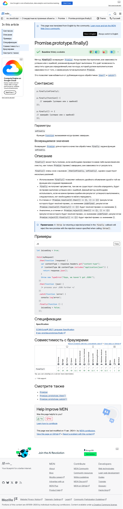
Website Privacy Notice (30, 503)
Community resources (82, 476)
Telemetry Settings (53, 503)
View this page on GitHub (47, 437)
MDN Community (80, 472)
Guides (100, 480)
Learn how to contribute (47, 427)
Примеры (7, 38)
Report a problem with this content (77, 437)
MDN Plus (53, 489)
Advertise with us (56, 485)
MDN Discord (78, 485)
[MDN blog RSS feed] (20, 486)
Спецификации (10, 42)
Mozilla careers (55, 480)
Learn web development (107, 476)
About (51, 472)
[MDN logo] (7, 467)
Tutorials (101, 485)
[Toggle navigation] (120, 13)
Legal (67, 503)
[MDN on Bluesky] (7, 486)
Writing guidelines (80, 480)
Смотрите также (11, 53)
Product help (54, 493)
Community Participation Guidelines (89, 503)
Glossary (101, 489)
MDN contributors (87, 434)
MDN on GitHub (79, 489)
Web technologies (105, 472)
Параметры (43, 125)
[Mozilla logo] (9, 503)
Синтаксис (8, 31)
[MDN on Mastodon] (16, 486)
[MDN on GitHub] (3, 486)
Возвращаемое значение (52, 141)
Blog (51, 476)
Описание (7, 34)
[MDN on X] (12, 486)
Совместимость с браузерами (11, 47)
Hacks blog (102, 493)
